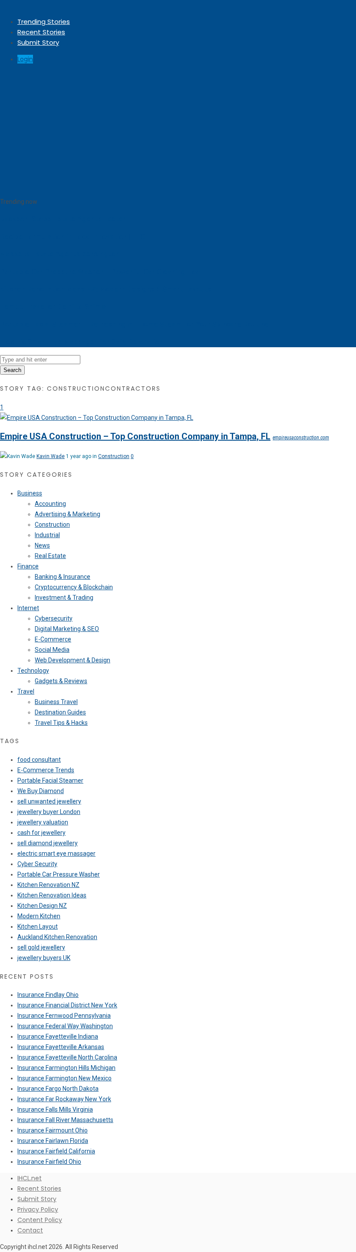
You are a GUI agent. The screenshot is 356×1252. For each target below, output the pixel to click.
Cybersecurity (54, 618)
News (42, 545)
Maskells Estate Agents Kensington (59, 254)
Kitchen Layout (37, 926)
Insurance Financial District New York (67, 1005)
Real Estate (50, 555)
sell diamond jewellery (47, 843)
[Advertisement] (178, 131)
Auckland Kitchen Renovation (57, 936)
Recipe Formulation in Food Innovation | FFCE (74, 236)
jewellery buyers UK (43, 957)
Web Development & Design (72, 660)
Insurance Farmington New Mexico (64, 1078)
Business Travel (56, 701)
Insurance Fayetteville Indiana (57, 1036)
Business (29, 493)
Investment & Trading (64, 597)
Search (12, 370)
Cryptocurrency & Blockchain (74, 587)
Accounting (50, 503)
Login (25, 59)
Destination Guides (60, 712)
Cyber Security (37, 863)
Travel (25, 691)
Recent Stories (41, 32)
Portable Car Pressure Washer (58, 874)
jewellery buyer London (48, 811)
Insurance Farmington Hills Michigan (66, 1067)
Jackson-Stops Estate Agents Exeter (63, 219)
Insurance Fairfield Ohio (49, 1161)
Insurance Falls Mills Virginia (55, 1109)
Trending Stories (43, 21)
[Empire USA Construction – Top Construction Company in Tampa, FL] (96, 417)
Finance (28, 566)
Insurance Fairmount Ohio (52, 1130)
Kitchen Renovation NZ (48, 884)
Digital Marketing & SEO (67, 628)
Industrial (47, 534)
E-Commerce (53, 639)
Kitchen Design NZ (42, 905)
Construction (113, 456)
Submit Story (38, 42)
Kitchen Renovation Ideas (51, 895)
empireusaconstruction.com (301, 438)
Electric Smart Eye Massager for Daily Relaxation (81, 342)
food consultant (39, 759)
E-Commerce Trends (45, 770)
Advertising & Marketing (67, 514)
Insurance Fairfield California (56, 1151)
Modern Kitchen (38, 916)
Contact (30, 1230)
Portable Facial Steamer (50, 780)
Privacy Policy (37, 1209)
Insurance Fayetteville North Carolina (67, 1057)
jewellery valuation (42, 822)
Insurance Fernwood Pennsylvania (64, 1015)
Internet (28, 607)
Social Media (52, 649)
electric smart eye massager (56, 853)
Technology (33, 670)
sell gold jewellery (41, 947)
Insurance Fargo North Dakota (58, 1088)
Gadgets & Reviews (61, 680)
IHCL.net (29, 1178)
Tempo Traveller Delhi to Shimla (53, 306)
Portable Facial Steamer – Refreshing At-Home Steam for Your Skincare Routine (134, 324)
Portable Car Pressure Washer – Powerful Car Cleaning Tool (101, 272)
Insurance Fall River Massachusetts (65, 1119)
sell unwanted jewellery (49, 801)
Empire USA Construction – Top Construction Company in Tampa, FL (135, 436)
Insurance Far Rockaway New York (64, 1099)
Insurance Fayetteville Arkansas (60, 1046)
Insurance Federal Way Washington (65, 1026)
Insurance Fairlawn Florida (52, 1140)
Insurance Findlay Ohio (48, 994)
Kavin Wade (50, 456)
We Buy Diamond (40, 790)
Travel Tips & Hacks (61, 722)
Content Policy (39, 1219)
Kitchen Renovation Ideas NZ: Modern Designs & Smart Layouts (105, 289)
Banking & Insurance (62, 576)
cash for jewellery (41, 832)
